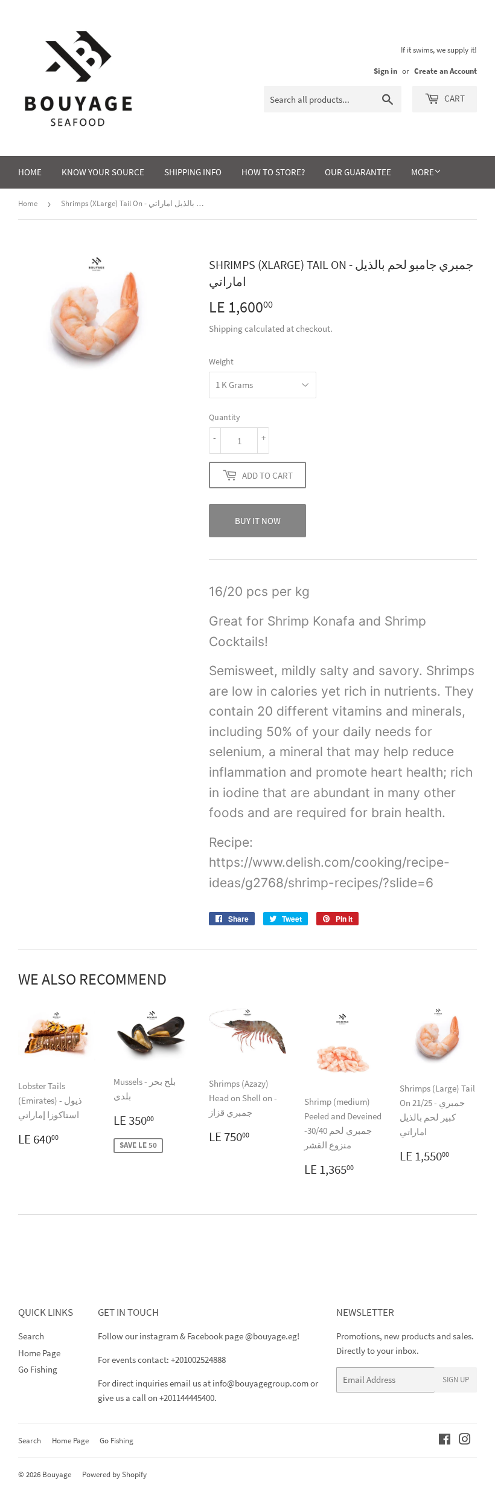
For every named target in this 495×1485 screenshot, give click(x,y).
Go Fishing (37, 1369)
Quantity (224, 417)
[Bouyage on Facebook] (444, 1440)
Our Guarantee (358, 172)
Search (31, 1336)
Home (30, 172)
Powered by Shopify (114, 1474)
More (422, 172)
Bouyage (56, 1474)
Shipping (226, 328)
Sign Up (455, 1379)
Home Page (39, 1353)
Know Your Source (103, 172)
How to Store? (273, 172)
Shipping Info (193, 172)
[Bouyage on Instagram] (465, 1440)
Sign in (385, 71)
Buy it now (258, 520)
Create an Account (445, 71)
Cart (453, 98)
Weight (221, 361)
